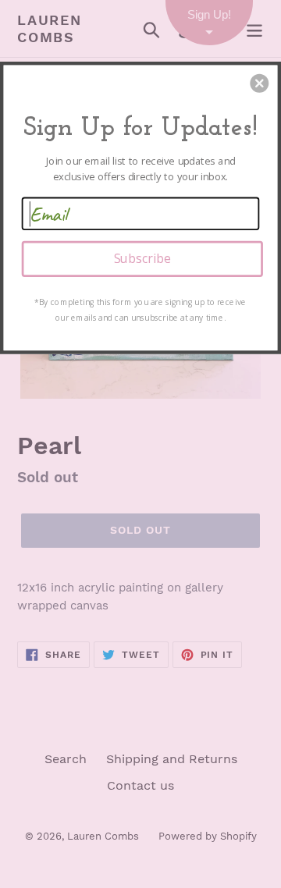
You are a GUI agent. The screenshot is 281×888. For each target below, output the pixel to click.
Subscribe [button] (142, 258)
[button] (259, 83)
